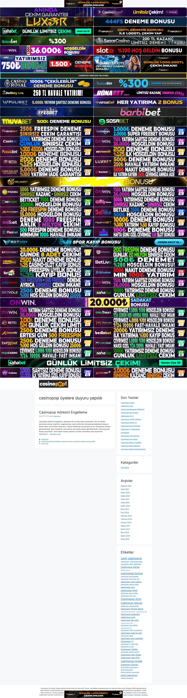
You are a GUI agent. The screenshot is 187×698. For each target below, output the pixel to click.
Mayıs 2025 (125, 492)
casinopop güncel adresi (132, 609)
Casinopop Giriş (127, 406)
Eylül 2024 (125, 512)
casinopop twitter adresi (130, 652)
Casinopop (44, 439)
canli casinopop (131, 558)
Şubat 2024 (125, 536)
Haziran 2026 (126, 486)
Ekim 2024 (125, 509)
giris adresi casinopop (129, 667)
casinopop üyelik (131, 661)
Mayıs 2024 (125, 526)
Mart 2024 (125, 532)
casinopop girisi (129, 590)
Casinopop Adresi (128, 403)
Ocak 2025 (125, 499)
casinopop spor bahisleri (132, 638)
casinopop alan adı (125, 570)
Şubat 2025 (125, 496)
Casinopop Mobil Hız (129, 423)
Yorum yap (44, 443)
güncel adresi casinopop (130, 672)
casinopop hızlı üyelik (141, 611)
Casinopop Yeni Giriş (130, 657)
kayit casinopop (129, 675)
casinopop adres (136, 562)
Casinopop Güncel (131, 602)
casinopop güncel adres (130, 606)
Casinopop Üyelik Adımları (131, 419)
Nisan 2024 (125, 529)
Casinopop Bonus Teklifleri (131, 443)
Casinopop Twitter (129, 649)
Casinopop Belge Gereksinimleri (133, 449)
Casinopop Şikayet (129, 664)
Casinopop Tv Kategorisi (130, 429)
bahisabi (137, 695)
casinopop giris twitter (129, 593)
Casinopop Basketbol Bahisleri (132, 409)
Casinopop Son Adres (129, 439)
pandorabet (123, 695)
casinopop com (128, 587)
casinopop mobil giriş (126, 628)
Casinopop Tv (127, 641)
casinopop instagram (130, 614)
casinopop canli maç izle (130, 579)
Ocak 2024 (125, 539)
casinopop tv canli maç (129, 644)
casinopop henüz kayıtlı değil (128, 611)
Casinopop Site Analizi (129, 413)
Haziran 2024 (126, 522)
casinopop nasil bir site (131, 633)
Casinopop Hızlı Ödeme (130, 436)
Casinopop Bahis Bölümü (130, 446)
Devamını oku (55, 434)
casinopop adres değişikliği (131, 564)
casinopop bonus (67, 441)
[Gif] (93, 181)
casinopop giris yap (128, 596)
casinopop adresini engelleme (51, 441)
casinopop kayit (128, 617)
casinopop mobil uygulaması (131, 630)
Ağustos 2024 (126, 516)
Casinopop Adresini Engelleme (63, 412)
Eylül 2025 (125, 489)
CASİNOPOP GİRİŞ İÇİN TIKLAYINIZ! (93, 76)
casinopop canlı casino (131, 582)
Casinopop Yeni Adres (131, 655)
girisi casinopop (127, 670)
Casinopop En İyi (127, 416)
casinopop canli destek (129, 576)
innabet (130, 695)
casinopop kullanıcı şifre (127, 623)
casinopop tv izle (127, 647)
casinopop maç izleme (129, 625)
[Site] (46, 131)
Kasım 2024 (125, 506)
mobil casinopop (127, 678)
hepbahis (145, 695)
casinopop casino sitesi (130, 584)
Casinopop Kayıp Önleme (130, 426)
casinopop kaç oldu (130, 620)
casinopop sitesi (127, 636)
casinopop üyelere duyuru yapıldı (84, 441)
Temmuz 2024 (126, 519)
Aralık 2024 (125, 502)
